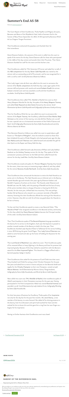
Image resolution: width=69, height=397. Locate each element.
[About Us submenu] (45, 2)
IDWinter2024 (9, 360)
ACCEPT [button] (15, 393)
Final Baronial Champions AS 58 (14, 335)
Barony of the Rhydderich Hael (20, 379)
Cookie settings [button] (7, 393)
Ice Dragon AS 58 (59, 335)
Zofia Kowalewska (17, 25)
